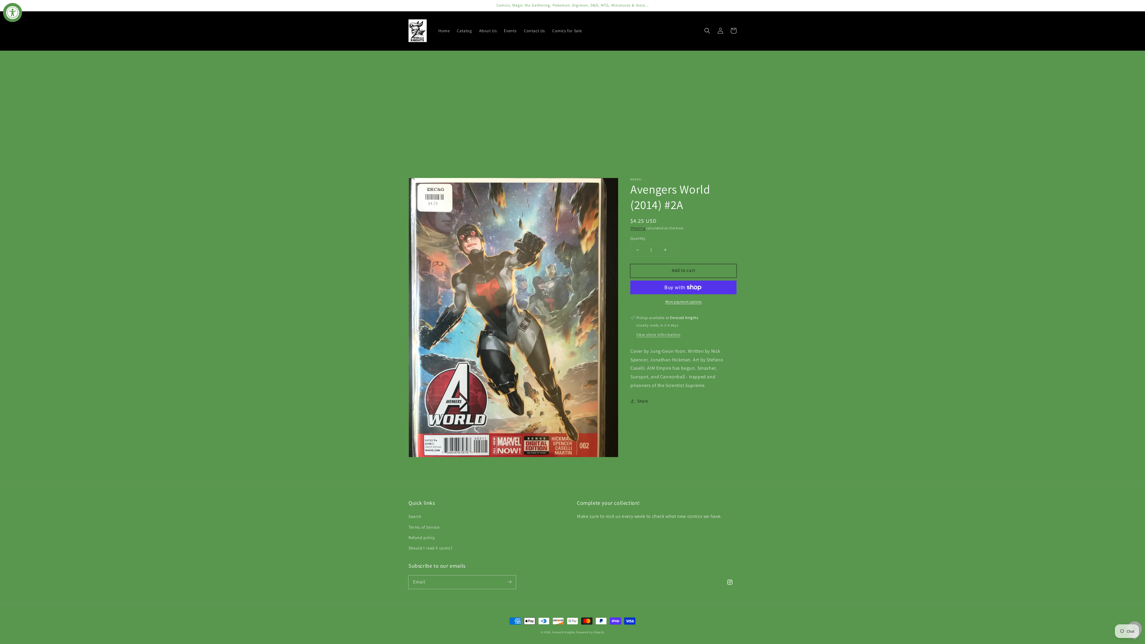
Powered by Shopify (590, 632)
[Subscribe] (509, 582)
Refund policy (422, 537)
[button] (707, 30)
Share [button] (642, 401)
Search (415, 516)
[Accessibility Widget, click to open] (12, 12)
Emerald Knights (563, 632)
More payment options (683, 301)
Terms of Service (424, 527)
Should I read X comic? (430, 548)
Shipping (638, 228)
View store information (658, 334)
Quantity (637, 238)
